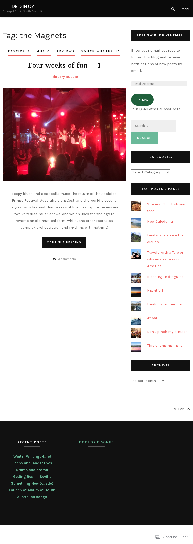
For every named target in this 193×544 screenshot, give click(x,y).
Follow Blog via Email (161, 35)
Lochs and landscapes (32, 463)
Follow (142, 100)
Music (44, 51)
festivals (19, 51)
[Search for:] (153, 125)
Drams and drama (32, 470)
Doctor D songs (96, 442)
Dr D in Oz (23, 6)
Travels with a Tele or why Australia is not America (165, 259)
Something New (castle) (32, 483)
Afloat (152, 318)
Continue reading (64, 242)
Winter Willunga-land (32, 456)
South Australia (100, 51)
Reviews (66, 51)
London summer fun (164, 304)
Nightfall (155, 290)
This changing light (164, 345)
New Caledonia (160, 221)
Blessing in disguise (165, 276)
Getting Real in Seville (32, 476)
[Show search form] (173, 8)
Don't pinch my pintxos (167, 331)
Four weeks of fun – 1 (64, 65)
